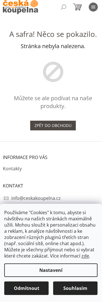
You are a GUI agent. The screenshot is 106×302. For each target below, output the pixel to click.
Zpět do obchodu (53, 125)
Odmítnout (26, 288)
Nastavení (50, 270)
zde (85, 256)
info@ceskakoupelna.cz (36, 198)
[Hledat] (63, 7)
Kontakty (12, 168)
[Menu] (93, 7)
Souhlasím (75, 288)
